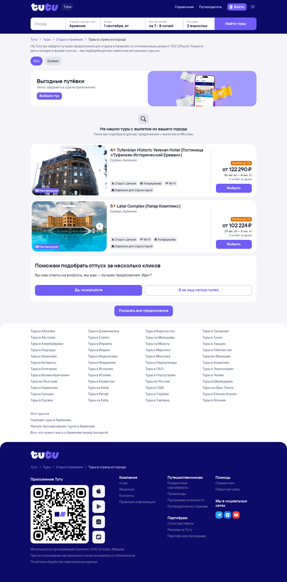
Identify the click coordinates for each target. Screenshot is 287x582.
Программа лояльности (185, 500)
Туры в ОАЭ (154, 369)
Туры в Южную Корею (219, 394)
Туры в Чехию (213, 375)
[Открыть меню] (253, 7)
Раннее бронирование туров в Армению (62, 426)
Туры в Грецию (42, 394)
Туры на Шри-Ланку (218, 387)
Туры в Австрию (42, 337)
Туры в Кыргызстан (160, 331)
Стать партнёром (180, 523)
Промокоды (176, 494)
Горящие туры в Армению (50, 420)
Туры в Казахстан (101, 381)
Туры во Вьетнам (43, 381)
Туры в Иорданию (102, 362)
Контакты (126, 495)
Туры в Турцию (214, 343)
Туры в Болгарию (43, 369)
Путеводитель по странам (187, 506)
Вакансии (126, 489)
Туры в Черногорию (217, 369)
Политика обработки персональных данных (64, 562)
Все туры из (39, 413)
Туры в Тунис (212, 337)
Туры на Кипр (98, 387)
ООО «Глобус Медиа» (107, 549)
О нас (123, 483)
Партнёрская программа (186, 536)
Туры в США (154, 387)
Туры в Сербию (157, 394)
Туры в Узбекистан (217, 350)
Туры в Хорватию (215, 362)
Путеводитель (210, 7)
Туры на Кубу (98, 400)
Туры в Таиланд (157, 400)
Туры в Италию (99, 375)
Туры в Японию (214, 400)
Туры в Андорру (43, 350)
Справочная (184, 7)
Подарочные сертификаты (177, 485)
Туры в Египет (99, 337)
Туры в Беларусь (43, 362)
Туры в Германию (44, 387)
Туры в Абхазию (42, 331)
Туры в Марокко (158, 350)
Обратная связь (227, 489)
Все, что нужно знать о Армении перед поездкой (69, 432)
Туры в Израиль (100, 343)
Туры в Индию (99, 350)
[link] (49, 96)
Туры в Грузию (41, 400)
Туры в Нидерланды (161, 362)
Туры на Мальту (157, 343)
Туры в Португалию (160, 375)
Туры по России (157, 381)
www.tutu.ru (106, 555)
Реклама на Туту (179, 529)
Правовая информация (137, 502)
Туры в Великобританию (49, 375)
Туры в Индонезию (102, 356)
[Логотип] (44, 7)
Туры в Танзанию (215, 331)
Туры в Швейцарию (217, 381)
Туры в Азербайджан (46, 343)
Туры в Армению (43, 356)
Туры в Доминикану (103, 331)
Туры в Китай (98, 394)
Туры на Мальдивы (160, 337)
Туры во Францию (216, 356)
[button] (234, 188)
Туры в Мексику (157, 356)
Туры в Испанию (100, 369)
